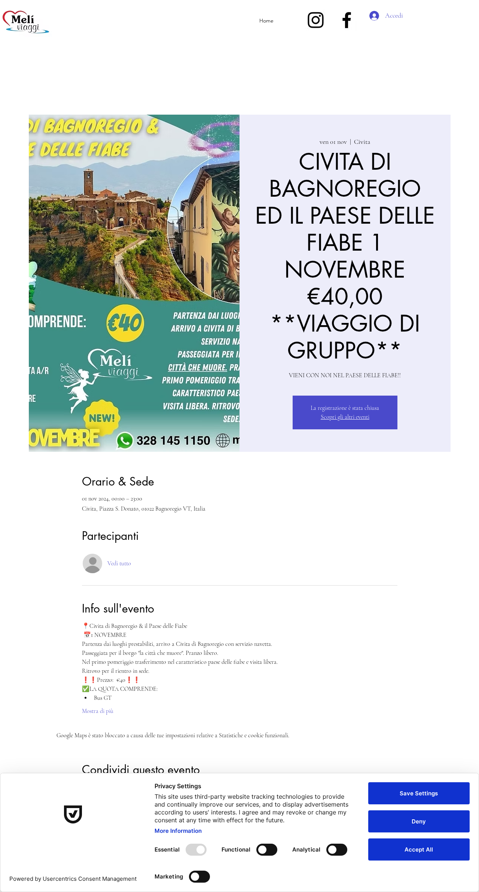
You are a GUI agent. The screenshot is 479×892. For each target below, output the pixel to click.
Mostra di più (97, 711)
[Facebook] (346, 20)
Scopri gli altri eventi (345, 417)
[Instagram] (315, 20)
